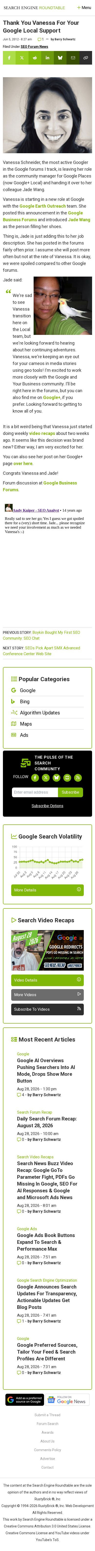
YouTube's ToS (47, 1540)
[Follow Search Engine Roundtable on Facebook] (35, 778)
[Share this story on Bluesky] (60, 58)
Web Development (80, 1506)
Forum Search (47, 1424)
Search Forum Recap (34, 1112)
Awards (48, 1432)
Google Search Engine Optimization (47, 1280)
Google (23, 1054)
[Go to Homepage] (34, 8)
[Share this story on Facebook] (9, 58)
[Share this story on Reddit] (34, 58)
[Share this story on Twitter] (22, 58)
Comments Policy (47, 1450)
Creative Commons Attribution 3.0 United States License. (47, 1526)
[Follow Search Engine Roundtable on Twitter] (46, 778)
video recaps (42, 433)
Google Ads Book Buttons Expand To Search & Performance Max (46, 1242)
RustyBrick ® (48, 1506)
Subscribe (70, 792)
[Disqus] (47, 562)
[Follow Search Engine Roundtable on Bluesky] (56, 778)
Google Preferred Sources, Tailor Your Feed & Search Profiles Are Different (47, 1352)
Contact (47, 1467)
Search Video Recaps (35, 1157)
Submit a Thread (47, 1415)
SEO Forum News (34, 47)
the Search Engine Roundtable (50, 1485)
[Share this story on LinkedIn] (47, 58)
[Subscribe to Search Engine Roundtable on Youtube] (67, 778)
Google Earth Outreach (42, 206)
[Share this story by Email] (72, 58)
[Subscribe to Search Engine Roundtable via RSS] (78, 778)
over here (22, 463)
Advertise (47, 1459)
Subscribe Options (47, 806)
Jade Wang (79, 219)
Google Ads (27, 1229)
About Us (47, 1441)
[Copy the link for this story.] (85, 58)
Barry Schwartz (65, 39)
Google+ (51, 397)
